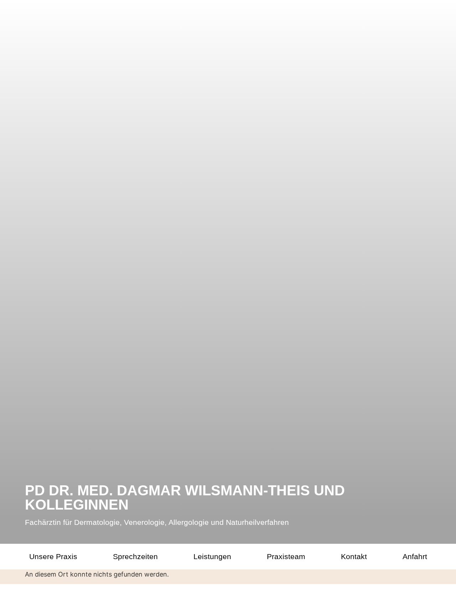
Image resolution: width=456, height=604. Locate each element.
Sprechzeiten (135, 556)
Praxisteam (286, 556)
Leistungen (212, 556)
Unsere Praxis (53, 556)
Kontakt (354, 556)
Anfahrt (415, 556)
